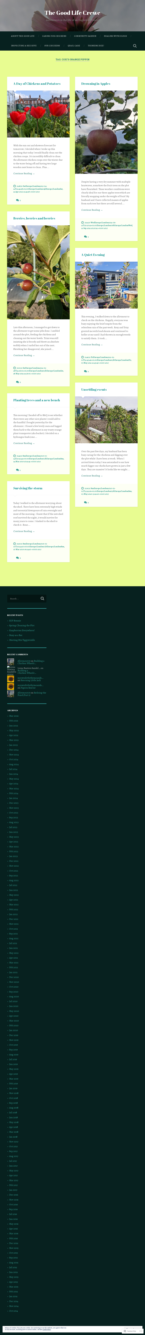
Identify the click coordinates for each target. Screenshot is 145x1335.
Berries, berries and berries (34, 218)
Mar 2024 (14, 788)
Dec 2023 (13, 803)
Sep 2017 (13, 1151)
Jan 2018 (13, 1136)
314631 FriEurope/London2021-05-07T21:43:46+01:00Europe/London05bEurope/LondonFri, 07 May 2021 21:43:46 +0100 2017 (106, 360)
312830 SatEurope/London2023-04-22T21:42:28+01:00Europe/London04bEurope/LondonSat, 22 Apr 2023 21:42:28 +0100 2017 (38, 189)
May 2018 (13, 1122)
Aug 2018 (13, 1107)
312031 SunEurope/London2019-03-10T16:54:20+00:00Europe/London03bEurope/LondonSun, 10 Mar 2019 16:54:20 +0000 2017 (39, 546)
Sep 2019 (13, 1049)
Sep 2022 (13, 875)
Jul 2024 (13, 769)
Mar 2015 (13, 1286)
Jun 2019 (13, 1064)
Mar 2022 (14, 904)
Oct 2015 (13, 1252)
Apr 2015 (13, 1282)
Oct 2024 (13, 759)
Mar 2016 (13, 1233)
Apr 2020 (13, 1015)
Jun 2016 (13, 1219)
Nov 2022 (14, 865)
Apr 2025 (13, 735)
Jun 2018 (13, 1117)
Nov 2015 (13, 1248)
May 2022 (14, 895)
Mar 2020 (14, 1020)
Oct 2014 (13, 1311)
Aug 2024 (14, 764)
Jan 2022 (13, 914)
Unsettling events (94, 389)
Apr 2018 (13, 1127)
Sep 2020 (13, 991)
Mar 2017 (13, 1180)
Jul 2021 (13, 943)
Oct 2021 (13, 928)
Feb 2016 (13, 1238)
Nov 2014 (13, 1306)
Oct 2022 (13, 870)
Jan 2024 (13, 798)
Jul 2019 (13, 1059)
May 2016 (13, 1223)
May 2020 (14, 1011)
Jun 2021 (13, 948)
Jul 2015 (13, 1267)
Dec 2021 (13, 919)
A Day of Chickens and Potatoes (36, 83)
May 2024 (14, 778)
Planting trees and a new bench (36, 400)
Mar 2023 (14, 846)
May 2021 (13, 953)
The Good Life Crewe (72, 13)
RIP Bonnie (15, 620)
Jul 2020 (13, 1001)
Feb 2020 (13, 1025)
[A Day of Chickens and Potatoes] (38, 114)
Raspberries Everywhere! (22, 630)
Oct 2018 (13, 1098)
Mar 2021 (13, 962)
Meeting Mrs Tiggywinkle (22, 640)
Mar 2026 (14, 716)
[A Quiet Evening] (106, 285)
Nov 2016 (13, 1199)
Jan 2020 (13, 1030)
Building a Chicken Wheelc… (31, 662)
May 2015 (13, 1277)
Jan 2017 (13, 1190)
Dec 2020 (14, 977)
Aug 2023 (14, 822)
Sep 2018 (13, 1103)
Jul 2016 (13, 1214)
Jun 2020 (13, 1006)
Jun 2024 (13, 774)
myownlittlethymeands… (30, 678)
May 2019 (13, 1069)
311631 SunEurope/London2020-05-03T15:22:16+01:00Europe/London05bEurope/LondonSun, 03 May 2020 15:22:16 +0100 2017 (106, 491)
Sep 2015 (13, 1257)
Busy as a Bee (15, 635)
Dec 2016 (13, 1194)
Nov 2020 (14, 982)
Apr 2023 (13, 841)
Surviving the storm (27, 488)
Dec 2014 (13, 1301)
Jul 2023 (13, 827)
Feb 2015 (13, 1291)
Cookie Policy (47, 1329)
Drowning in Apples (95, 83)
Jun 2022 (13, 890)
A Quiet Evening (93, 255)
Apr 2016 (13, 1228)
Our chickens (52, 45)
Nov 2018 (13, 1093)
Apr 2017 (13, 1175)
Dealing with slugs (115, 36)
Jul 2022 (13, 885)
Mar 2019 (13, 1078)
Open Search (135, 46)
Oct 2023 (13, 812)
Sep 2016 (13, 1209)
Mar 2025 (14, 740)
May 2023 (14, 836)
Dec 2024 (13, 749)
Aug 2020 (14, 996)
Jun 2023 (13, 832)
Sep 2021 (13, 933)
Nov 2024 (14, 754)
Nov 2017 (13, 1141)
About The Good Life (23, 36)
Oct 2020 (13, 986)
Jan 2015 (13, 1296)
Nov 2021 (13, 924)
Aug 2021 (13, 938)
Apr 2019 (13, 1074)
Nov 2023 (14, 808)
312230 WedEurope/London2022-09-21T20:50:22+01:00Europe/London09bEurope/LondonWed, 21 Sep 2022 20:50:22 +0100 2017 (107, 225)
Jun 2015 (13, 1272)
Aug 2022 (14, 880)
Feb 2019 (13, 1083)
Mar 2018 (13, 1132)
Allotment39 (24, 661)
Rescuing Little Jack (31, 680)
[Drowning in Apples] (106, 132)
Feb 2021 (13, 967)
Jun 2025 (13, 725)
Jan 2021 (13, 972)
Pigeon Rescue (28, 687)
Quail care (74, 45)
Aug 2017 (13, 1156)
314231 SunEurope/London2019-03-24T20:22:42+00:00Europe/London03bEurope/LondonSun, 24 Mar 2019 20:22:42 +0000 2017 (38, 458)
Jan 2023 (13, 856)
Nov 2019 (13, 1040)
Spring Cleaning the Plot (21, 625)
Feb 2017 (13, 1185)
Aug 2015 (13, 1262)
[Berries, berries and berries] (38, 272)
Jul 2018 (13, 1112)
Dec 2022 (13, 861)
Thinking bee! (96, 45)
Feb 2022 (13, 909)
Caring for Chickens (54, 36)
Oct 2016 (13, 1204)
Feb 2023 (13, 851)
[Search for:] (26, 599)
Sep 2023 (13, 817)
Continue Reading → (24, 173)
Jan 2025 (13, 745)
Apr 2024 (13, 783)
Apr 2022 (13, 899)
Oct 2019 (13, 1044)
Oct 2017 (13, 1146)
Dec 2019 (13, 1035)
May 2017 (13, 1170)
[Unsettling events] (106, 419)
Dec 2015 (13, 1243)
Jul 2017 (13, 1161)
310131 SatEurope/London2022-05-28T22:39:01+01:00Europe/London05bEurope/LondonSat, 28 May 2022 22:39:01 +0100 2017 (38, 371)
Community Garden (85, 36)
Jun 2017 (13, 1165)
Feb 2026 (13, 720)
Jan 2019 (13, 1088)
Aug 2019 (13, 1054)
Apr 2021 (13, 957)
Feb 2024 (13, 793)
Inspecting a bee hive (24, 45)
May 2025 (14, 730)
